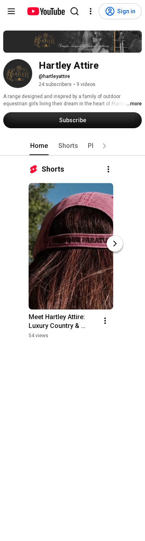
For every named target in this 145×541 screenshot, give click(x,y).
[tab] (39, 146)
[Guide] (11, 11)
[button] (104, 146)
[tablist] (72, 146)
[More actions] (108, 169)
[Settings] (90, 11)
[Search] (74, 11)
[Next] (115, 244)
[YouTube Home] (45, 11)
